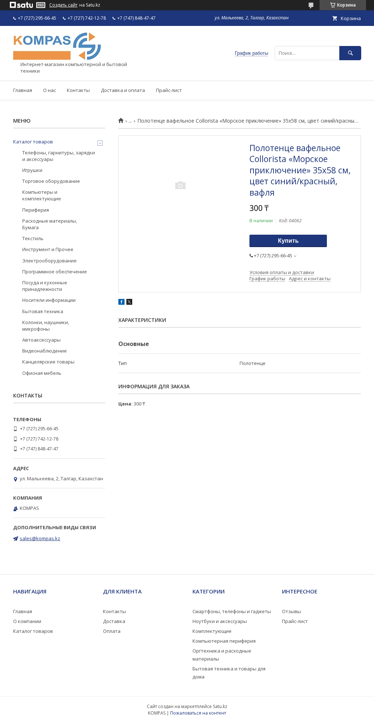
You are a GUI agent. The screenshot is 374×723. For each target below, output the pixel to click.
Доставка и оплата (123, 90)
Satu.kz (220, 706)
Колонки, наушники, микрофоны (45, 325)
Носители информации (49, 300)
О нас (49, 90)
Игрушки (32, 170)
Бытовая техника (42, 311)
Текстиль (32, 238)
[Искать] (350, 53)
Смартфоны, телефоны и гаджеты (231, 611)
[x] (129, 303)
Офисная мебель (41, 373)
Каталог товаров (33, 141)
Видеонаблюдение (44, 350)
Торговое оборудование (51, 181)
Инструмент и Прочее (47, 249)
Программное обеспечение (54, 271)
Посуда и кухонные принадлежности (44, 285)
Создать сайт (63, 5)
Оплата (112, 631)
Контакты (78, 90)
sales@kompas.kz (40, 538)
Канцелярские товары (48, 361)
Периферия (35, 210)
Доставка (114, 621)
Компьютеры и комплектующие (41, 195)
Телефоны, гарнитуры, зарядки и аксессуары (58, 155)
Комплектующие (212, 631)
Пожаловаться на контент (198, 713)
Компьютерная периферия (224, 641)
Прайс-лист (169, 90)
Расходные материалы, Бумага (49, 224)
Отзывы (291, 611)
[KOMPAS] (57, 58)
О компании (27, 621)
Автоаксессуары (41, 339)
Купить (288, 241)
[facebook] (121, 303)
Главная (22, 90)
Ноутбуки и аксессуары (219, 621)
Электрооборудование (49, 260)
